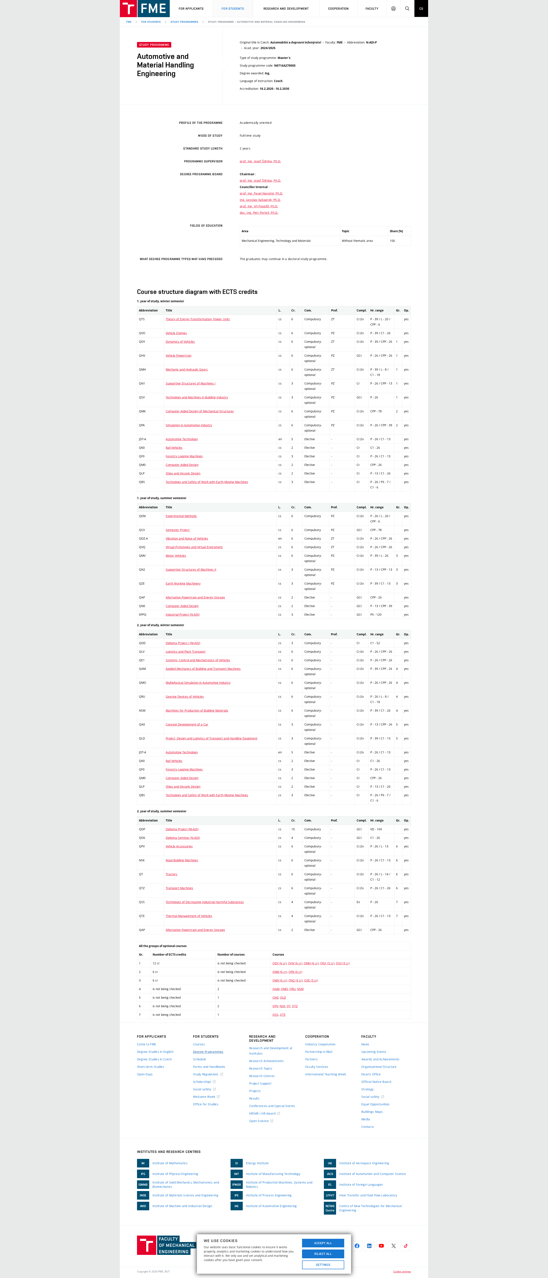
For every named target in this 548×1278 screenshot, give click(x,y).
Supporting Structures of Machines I (190, 383)
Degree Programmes (208, 1052)
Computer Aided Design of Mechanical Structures (200, 411)
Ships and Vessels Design (183, 473)
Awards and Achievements (380, 1059)
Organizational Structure (379, 1067)
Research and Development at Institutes (271, 1050)
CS (421, 8)
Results (254, 1098)
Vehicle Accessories (179, 846)
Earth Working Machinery (183, 583)
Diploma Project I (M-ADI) (183, 643)
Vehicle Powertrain (178, 355)
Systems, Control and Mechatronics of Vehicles (198, 660)
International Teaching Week (325, 1074)
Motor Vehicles (176, 556)
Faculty (372, 8)
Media (365, 1119)
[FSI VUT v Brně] (145, 8)
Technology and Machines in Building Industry (197, 397)
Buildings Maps (372, 1112)
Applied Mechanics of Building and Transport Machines (203, 669)
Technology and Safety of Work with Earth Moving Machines (207, 482)
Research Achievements (266, 1061)
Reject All (323, 1254)
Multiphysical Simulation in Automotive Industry (198, 683)
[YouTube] (381, 1246)
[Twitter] (394, 1246)
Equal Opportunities (375, 1104)
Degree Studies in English (155, 1052)
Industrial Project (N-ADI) (183, 614)
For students (233, 8)
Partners (311, 1059)
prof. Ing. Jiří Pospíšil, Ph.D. (259, 206)
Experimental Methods (181, 516)
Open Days (145, 1074)
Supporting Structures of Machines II (191, 569)
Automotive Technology (182, 439)
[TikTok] (406, 1246)
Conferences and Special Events (272, 1106)
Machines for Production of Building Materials (197, 710)
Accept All (323, 1243)
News (365, 1044)
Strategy (367, 1089)
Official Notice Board (376, 1082)
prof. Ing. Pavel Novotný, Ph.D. (261, 193)
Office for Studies (205, 1104)
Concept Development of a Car (187, 724)
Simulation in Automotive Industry (189, 425)
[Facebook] (357, 1246)
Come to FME (146, 1044)
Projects (255, 1091)
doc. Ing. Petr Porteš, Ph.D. (259, 213)
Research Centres (262, 1076)
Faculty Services (316, 1067)
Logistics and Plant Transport (186, 651)
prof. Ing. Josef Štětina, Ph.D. (260, 161)
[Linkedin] (369, 1246)
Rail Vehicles (174, 448)
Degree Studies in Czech (154, 1059)
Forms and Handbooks (209, 1067)
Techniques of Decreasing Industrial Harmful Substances (205, 902)
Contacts (367, 1127)
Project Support (260, 1083)
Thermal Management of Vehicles (189, 916)
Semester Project (178, 530)
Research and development (286, 8)
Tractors (171, 874)
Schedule (199, 1059)
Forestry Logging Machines (184, 456)
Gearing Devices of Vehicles (185, 696)
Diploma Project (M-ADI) (182, 829)
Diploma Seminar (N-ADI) (183, 838)
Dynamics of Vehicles (180, 342)
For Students (151, 21)
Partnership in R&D (318, 1052)
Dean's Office (371, 1074)
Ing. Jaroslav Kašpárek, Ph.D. (260, 200)
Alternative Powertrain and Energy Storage (195, 597)
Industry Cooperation (320, 1044)
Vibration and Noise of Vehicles (187, 538)
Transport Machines (179, 888)
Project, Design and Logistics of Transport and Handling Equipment (211, 738)
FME (128, 21)
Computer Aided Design (182, 465)
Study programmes (184, 21)
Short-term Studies (150, 1067)
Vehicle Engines (176, 333)
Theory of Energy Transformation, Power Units (198, 319)
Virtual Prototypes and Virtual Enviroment (194, 547)
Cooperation (338, 8)
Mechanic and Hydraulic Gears (187, 369)
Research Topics (260, 1068)
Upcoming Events (373, 1052)
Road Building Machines (182, 860)
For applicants (191, 8)
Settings (323, 1264)
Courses (199, 1044)
